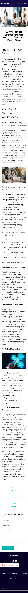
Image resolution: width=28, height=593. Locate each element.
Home (4, 573)
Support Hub (14, 573)
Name (3, 516)
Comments (22, 43)
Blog (14, 576)
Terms (4, 578)
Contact (4, 576)
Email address (5, 525)
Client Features (14, 578)
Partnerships (24, 573)
